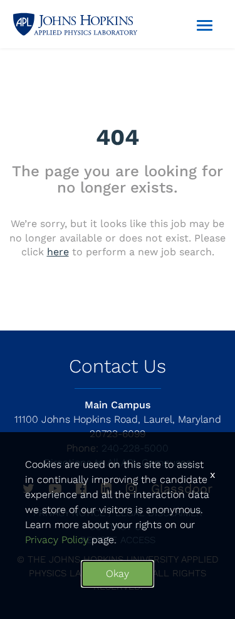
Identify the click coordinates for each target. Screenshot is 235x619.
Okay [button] (117, 573)
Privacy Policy (56, 540)
